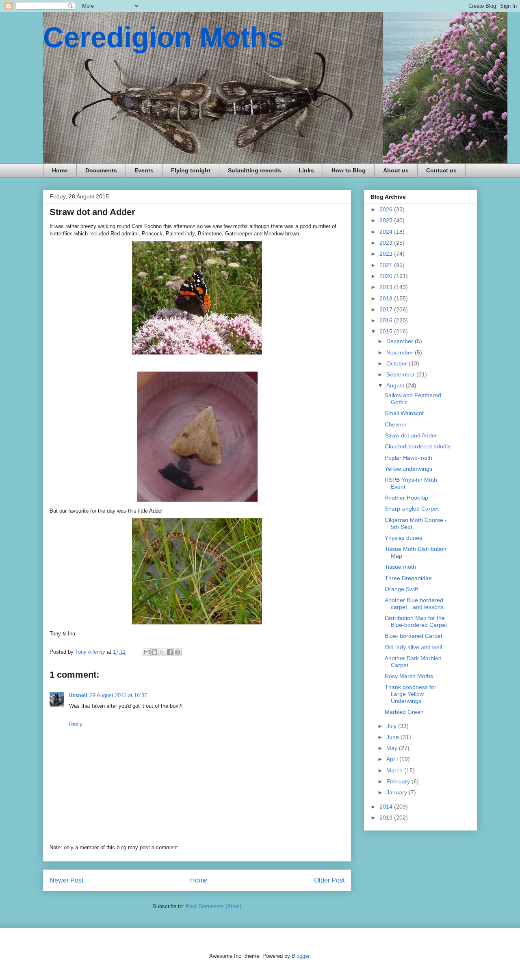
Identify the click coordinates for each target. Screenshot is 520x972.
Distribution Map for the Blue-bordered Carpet (416, 621)
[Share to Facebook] (170, 652)
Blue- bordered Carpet (413, 636)
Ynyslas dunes (403, 538)
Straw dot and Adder (411, 435)
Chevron (396, 424)
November (400, 352)
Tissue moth (400, 566)
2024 (386, 231)
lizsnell (78, 695)
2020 (386, 276)
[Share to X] (162, 652)
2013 (386, 817)
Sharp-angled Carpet (412, 508)
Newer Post (66, 880)
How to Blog (349, 170)
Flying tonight (190, 170)
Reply (75, 724)
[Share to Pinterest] (177, 652)
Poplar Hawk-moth (408, 457)
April (392, 759)
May (392, 748)
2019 (386, 287)
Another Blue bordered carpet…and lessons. (415, 603)
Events (144, 170)
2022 (386, 253)
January (397, 792)
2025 (386, 220)
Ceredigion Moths (163, 37)
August (396, 385)
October (397, 363)
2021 (386, 265)
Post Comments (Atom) (213, 906)
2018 (386, 298)
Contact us (441, 170)
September (401, 374)
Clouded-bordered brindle (418, 446)
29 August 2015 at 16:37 (118, 695)
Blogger (300, 956)
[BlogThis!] (154, 652)
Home (60, 170)
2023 (386, 242)
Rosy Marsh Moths (409, 676)
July (392, 726)
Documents (101, 170)
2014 (386, 806)
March (395, 770)
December (400, 341)
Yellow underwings (408, 468)
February (399, 781)
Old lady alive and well (413, 647)
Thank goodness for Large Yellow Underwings (410, 694)
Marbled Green (404, 712)
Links (306, 170)
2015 (386, 331)
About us (396, 170)
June (393, 737)
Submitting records (254, 170)
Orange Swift (401, 589)
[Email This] (147, 652)
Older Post (329, 880)
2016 (386, 320)
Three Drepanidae (408, 578)
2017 (386, 309)
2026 (386, 209)
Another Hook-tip (406, 497)
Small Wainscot (404, 413)
